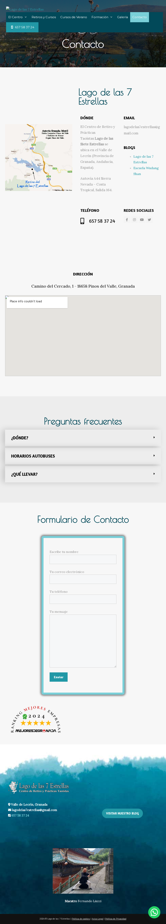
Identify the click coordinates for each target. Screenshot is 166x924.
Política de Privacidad (115, 919)
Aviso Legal (97, 919)
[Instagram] (134, 219)
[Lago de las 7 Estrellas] (25, 9)
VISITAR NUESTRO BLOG (122, 813)
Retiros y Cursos (44, 17)
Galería (122, 17)
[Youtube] (142, 219)
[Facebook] (127, 219)
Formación (100, 17)
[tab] (83, 438)
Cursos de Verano (73, 17)
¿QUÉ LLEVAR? (24, 474)
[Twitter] (149, 219)
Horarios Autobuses (33, 456)
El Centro (15, 17)
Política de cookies (81, 919)
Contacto (139, 17)
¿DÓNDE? (19, 437)
